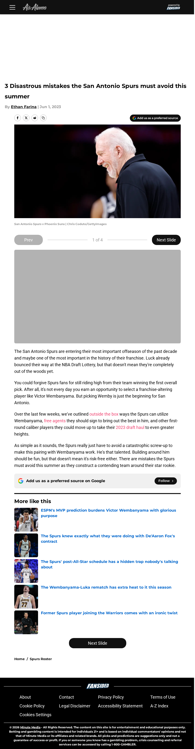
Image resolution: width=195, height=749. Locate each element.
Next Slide (166, 239)
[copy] (43, 118)
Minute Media (30, 727)
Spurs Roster (41, 659)
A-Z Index (159, 705)
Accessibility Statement (120, 705)
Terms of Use (163, 697)
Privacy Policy (111, 697)
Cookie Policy (32, 705)
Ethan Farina (24, 107)
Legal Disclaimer (74, 705)
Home (19, 659)
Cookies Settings (35, 714)
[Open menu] (12, 7)
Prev (28, 239)
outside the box (103, 414)
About (25, 697)
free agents (55, 420)
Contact (66, 697)
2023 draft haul (130, 427)
